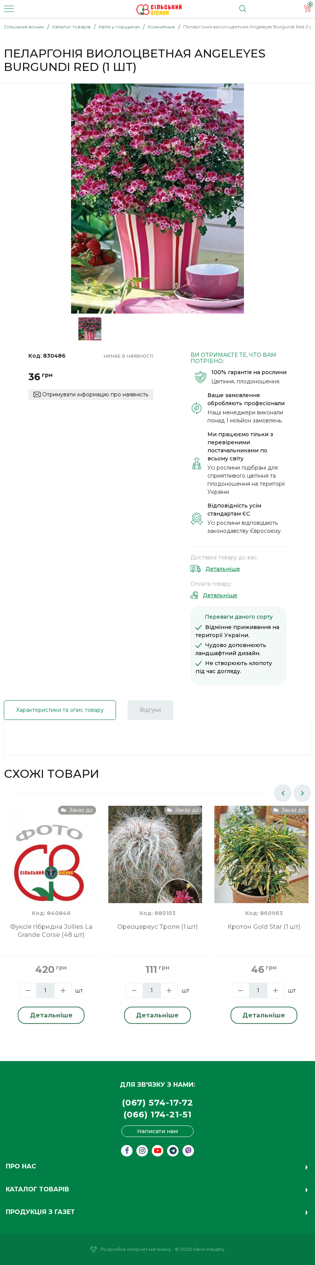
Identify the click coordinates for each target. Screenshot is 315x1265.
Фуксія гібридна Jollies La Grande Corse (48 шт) (51, 930)
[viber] (188, 1151)
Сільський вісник (24, 27)
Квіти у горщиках (119, 27)
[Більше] (62, 990)
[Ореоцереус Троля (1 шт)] (155, 867)
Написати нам (157, 1131)
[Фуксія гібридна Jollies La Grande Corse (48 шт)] (49, 863)
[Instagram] (142, 1151)
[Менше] (27, 990)
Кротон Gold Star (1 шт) (263, 926)
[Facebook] (127, 1151)
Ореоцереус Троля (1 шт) (157, 926)
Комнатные (161, 27)
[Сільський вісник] (159, 9)
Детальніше (223, 568)
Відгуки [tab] (150, 709)
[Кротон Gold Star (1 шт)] (261, 867)
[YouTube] (157, 1151)
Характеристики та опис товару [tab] (60, 709)
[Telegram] (173, 1151)
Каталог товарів (71, 27)
